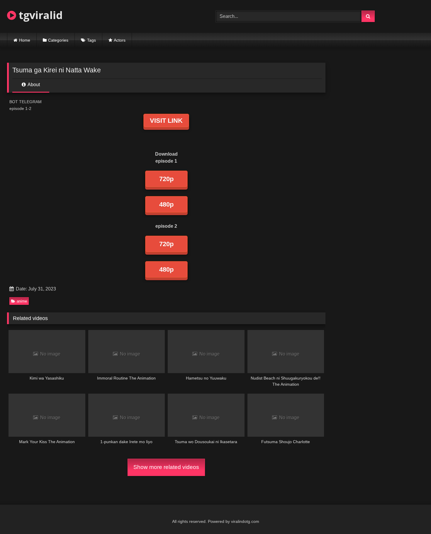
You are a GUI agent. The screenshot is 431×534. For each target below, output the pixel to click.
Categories (58, 40)
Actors (119, 40)
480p (166, 204)
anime (22, 301)
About (33, 84)
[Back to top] (412, 516)
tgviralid (39, 15)
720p (166, 179)
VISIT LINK (166, 120)
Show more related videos (166, 467)
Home (24, 40)
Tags (91, 40)
